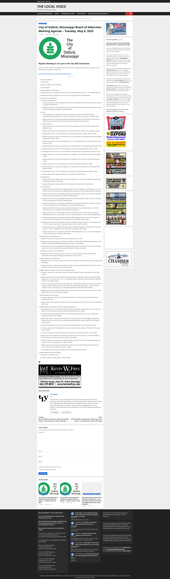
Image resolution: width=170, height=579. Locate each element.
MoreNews (84, 577)
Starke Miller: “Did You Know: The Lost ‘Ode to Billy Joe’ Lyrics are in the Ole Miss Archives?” (85, 544)
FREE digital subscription (44, 13)
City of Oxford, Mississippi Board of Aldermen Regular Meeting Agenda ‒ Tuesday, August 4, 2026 (70, 499)
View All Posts (66, 412)
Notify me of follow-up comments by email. (50, 467)
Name (40, 451)
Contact (56, 13)
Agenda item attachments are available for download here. (55, 73)
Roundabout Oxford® (68, 13)
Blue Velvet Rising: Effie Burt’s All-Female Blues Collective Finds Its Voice (85, 555)
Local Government (42, 23)
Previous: (54, 419)
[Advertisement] (118, 238)
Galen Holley (78, 513)
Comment (41, 432)
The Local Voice (51, 6)
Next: (86, 419)
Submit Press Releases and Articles (98, 13)
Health (84, 494)
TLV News (42, 34)
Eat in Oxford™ (81, 13)
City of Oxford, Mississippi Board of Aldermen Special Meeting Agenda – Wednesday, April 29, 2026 (85, 514)
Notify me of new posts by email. (48, 469)
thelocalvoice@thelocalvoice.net (116, 549)
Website (41, 461)
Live (131, 13)
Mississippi (97, 494)
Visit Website (54, 412)
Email (40, 456)
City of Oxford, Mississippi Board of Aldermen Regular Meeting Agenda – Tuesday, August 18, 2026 (48, 500)
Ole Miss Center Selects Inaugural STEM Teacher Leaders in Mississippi (83, 524)
